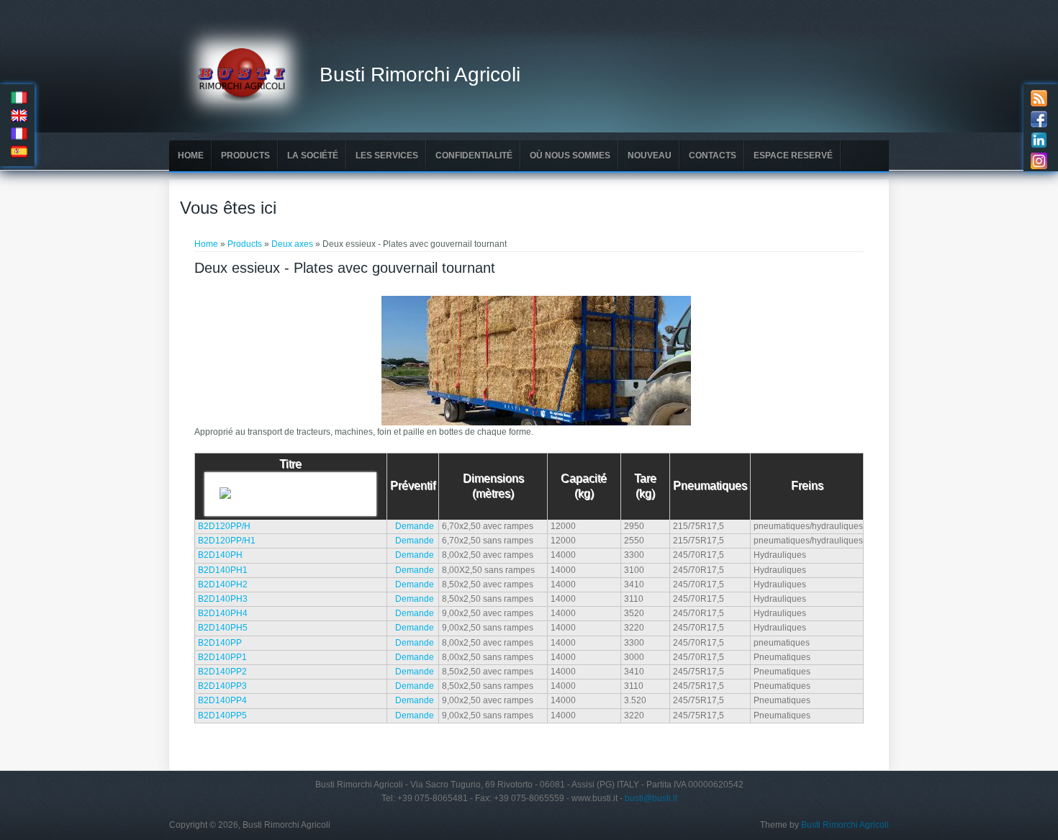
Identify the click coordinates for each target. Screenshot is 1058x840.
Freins (807, 485)
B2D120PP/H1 (227, 541)
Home (191, 155)
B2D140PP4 (222, 700)
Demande (414, 526)
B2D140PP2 (222, 672)
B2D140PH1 (223, 570)
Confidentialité (473, 155)
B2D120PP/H (224, 526)
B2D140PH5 (223, 628)
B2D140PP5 (222, 715)
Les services (387, 155)
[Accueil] (244, 123)
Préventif (412, 485)
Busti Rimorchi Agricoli (420, 75)
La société (312, 155)
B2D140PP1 (222, 657)
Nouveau (650, 155)
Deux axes (292, 244)
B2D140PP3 (222, 686)
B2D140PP (220, 643)
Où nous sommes (570, 155)
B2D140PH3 (223, 599)
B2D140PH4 (223, 613)
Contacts (712, 155)
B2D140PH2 (223, 584)
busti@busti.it (651, 798)
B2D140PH (220, 555)
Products (245, 155)
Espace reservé (793, 155)
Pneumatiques (710, 485)
